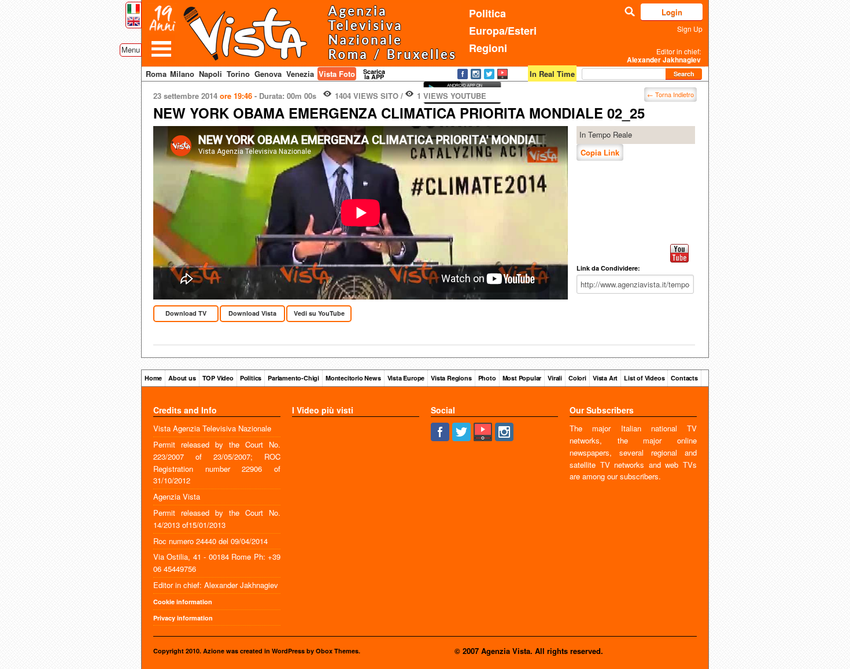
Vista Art (605, 378)
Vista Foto (337, 73)
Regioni (488, 48)
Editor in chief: (664, 55)
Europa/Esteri (503, 30)
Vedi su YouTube (319, 313)
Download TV (185, 313)
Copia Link (600, 152)
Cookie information (182, 601)
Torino (238, 73)
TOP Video (218, 378)
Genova (268, 73)
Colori (577, 378)
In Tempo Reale (605, 134)
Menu (130, 49)
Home (153, 378)
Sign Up (690, 29)
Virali (555, 378)
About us (181, 378)
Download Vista (252, 313)
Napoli (210, 73)
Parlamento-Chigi (293, 378)
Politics (250, 378)
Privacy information (183, 617)
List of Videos (644, 378)
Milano (182, 73)
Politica (487, 13)
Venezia (300, 73)
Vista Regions (451, 378)
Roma (156, 73)
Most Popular (522, 378)
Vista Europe (406, 378)
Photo (487, 378)
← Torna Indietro (670, 94)
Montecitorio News (353, 378)
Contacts (684, 378)
